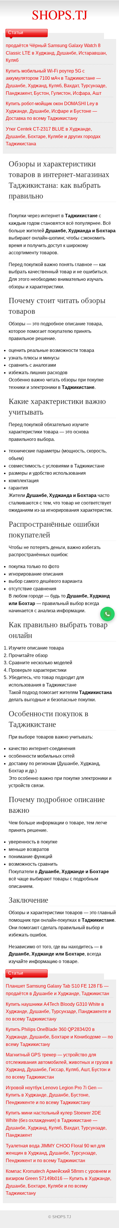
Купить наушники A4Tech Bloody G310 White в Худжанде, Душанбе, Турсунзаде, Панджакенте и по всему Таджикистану (58, 1011)
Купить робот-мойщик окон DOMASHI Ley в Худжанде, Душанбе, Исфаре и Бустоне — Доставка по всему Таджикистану (52, 111)
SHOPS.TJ (60, 14)
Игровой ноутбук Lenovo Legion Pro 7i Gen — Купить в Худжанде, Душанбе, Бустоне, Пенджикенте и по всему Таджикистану (54, 1095)
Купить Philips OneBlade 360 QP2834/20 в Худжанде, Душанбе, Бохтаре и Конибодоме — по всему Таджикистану (59, 1037)
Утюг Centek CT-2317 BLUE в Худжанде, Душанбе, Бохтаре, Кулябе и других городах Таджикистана (53, 136)
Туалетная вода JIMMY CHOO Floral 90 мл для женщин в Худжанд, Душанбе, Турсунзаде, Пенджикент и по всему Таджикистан (55, 1153)
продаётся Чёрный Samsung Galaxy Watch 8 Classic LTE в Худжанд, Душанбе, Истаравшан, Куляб (56, 53)
